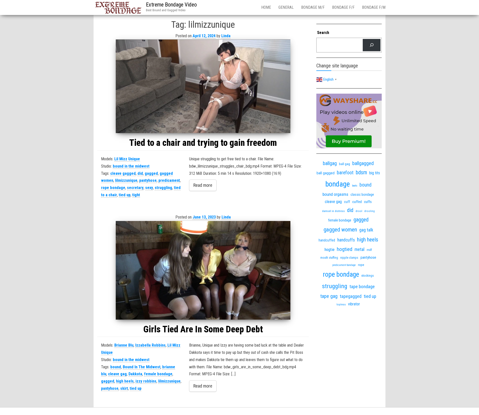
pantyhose (148, 180)
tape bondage (362, 286)
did (140, 173)
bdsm (361, 172)
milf (369, 250)
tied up (124, 195)
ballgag (330, 163)
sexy (149, 187)
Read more (202, 185)
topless (341, 304)
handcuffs (346, 239)
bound (115, 367)
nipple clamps (349, 257)
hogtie (330, 249)
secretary (135, 187)
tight (136, 195)
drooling (369, 211)
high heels (125, 381)
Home (266, 7)
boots (354, 185)
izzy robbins (145, 381)
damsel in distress (333, 211)
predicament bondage (344, 265)
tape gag (329, 296)
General (286, 7)
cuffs (368, 202)
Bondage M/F (313, 7)
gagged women (340, 229)
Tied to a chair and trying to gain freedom (203, 143)
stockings (367, 275)
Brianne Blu (123, 345)
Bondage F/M (373, 7)
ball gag (344, 164)
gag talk (366, 229)
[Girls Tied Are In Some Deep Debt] (203, 270)
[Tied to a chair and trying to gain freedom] (203, 86)
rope (361, 265)
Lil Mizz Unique (127, 159)
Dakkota (135, 374)
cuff (347, 202)
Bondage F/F (343, 7)
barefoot (345, 173)
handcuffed (327, 240)
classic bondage (362, 195)
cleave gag (117, 374)
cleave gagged (123, 173)
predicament (169, 180)
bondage (337, 184)
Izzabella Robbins (150, 345)
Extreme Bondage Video (171, 4)
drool (359, 211)
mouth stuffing (329, 257)
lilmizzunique (126, 180)
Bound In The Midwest (141, 367)
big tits (374, 173)
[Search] (371, 45)
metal (359, 249)
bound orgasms (335, 194)
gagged (151, 173)
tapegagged (350, 296)
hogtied (344, 249)
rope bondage (113, 187)
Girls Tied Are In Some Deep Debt (203, 329)
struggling (163, 187)
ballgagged (363, 163)
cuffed (357, 202)
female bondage (158, 374)
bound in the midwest (131, 166)
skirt (124, 388)
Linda (226, 35)
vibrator (354, 304)
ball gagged (326, 173)
